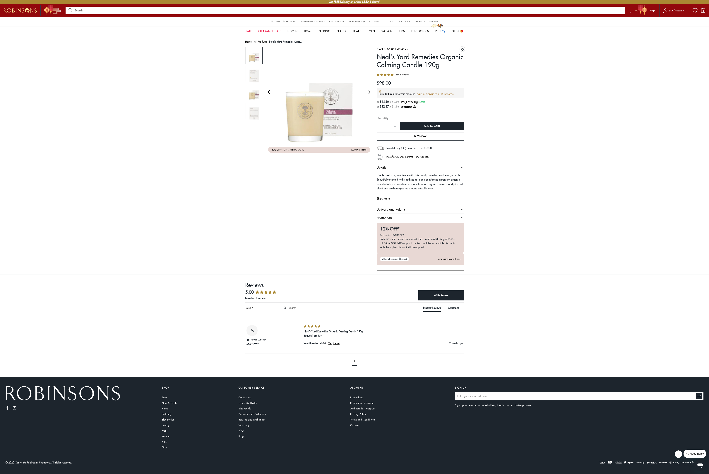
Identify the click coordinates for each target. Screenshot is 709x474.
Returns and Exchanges (252, 419)
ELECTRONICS (420, 31)
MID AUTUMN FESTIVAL (283, 21)
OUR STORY (404, 21)
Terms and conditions (448, 259)
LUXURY (389, 21)
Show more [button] (383, 198)
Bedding (166, 414)
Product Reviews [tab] (432, 308)
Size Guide (245, 408)
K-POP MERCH (336, 21)
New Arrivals (169, 403)
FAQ (241, 431)
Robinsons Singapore (38, 462)
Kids (164, 442)
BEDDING (324, 31)
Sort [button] (248, 308)
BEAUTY (342, 31)
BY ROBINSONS (357, 21)
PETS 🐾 (440, 31)
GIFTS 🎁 (457, 31)
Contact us (245, 397)
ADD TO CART (432, 126)
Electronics (168, 419)
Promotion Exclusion (362, 403)
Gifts (164, 447)
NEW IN (292, 31)
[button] (462, 49)
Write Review (441, 295)
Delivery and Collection (252, 414)
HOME (308, 31)
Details (381, 167)
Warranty (244, 425)
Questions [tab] (453, 308)
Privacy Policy (358, 414)
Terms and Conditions (362, 419)
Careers (354, 425)
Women (166, 436)
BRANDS (433, 21)
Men (164, 431)
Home (248, 41)
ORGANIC (374, 21)
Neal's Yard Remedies (392, 49)
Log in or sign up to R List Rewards (435, 94)
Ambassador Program (362, 408)
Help (652, 10)
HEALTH (358, 31)
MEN (372, 31)
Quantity (382, 118)
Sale (164, 397)
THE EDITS (420, 21)
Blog (241, 436)
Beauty (165, 425)
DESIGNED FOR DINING (312, 21)
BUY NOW (420, 136)
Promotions (384, 217)
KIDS (402, 31)
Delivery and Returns (391, 209)
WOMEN (387, 31)
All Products (260, 41)
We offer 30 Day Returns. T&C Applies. (407, 156)
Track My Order (248, 403)
